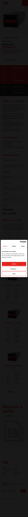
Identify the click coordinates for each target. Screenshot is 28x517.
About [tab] (23, 246)
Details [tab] (14, 246)
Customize (13, 268)
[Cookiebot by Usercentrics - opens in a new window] (20, 242)
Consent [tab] (5, 246)
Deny (14, 273)
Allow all (14, 264)
